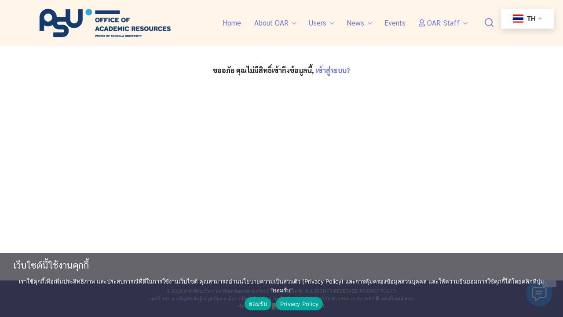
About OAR (271, 23)
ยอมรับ (258, 303)
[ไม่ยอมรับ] (549, 283)
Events (395, 23)
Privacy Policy (299, 303)
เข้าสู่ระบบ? (333, 70)
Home (232, 23)
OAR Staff (442, 23)
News (355, 23)
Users (317, 23)
